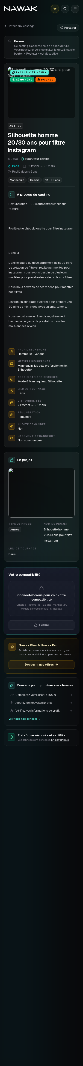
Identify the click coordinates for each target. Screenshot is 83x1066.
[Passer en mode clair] (55, 9)
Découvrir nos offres (39, 664)
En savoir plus (60, 739)
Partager (70, 28)
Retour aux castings (21, 26)
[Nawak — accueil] (20, 9)
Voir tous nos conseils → (25, 718)
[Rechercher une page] (65, 9)
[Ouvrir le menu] (75, 9)
